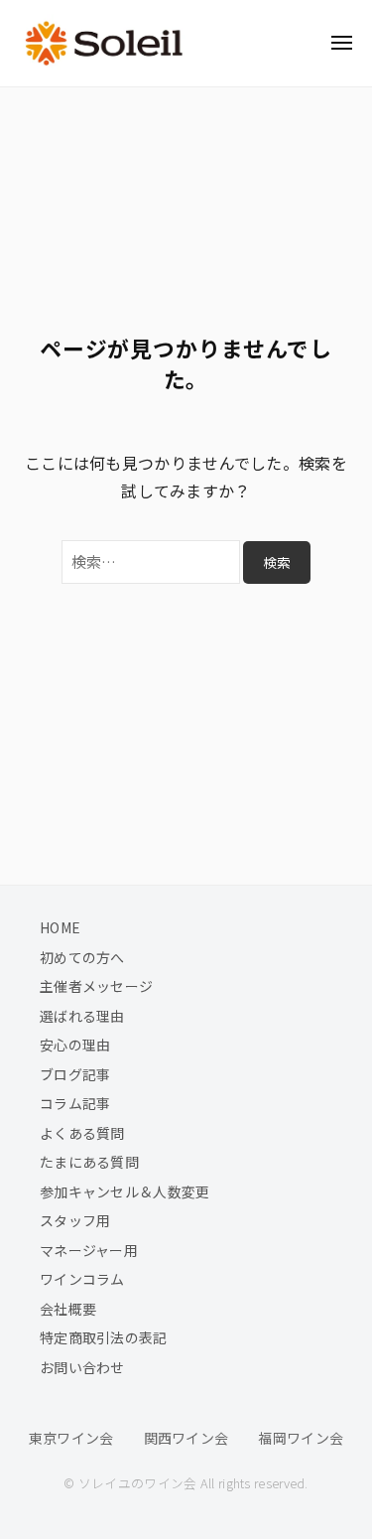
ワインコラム (82, 1279)
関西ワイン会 (186, 1438)
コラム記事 (75, 1103)
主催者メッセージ (96, 986)
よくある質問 (82, 1133)
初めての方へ (82, 957)
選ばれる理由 (82, 1016)
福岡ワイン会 (300, 1438)
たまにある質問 (89, 1162)
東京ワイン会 (71, 1438)
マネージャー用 (89, 1250)
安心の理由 (75, 1044)
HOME (60, 927)
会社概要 (68, 1309)
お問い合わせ (82, 1367)
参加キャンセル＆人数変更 (125, 1191)
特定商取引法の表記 (104, 1337)
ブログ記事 (75, 1074)
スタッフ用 (75, 1220)
